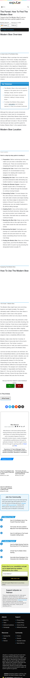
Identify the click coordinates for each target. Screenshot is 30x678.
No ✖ (19, 385)
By (1, 22)
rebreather (12, 104)
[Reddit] (16, 406)
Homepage (6, 627)
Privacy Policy (20, 620)
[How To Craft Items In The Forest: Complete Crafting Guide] (7, 481)
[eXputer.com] (15, 2)
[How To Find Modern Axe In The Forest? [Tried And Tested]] (7, 465)
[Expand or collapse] (27, 30)
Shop (4, 638)
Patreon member (22, 599)
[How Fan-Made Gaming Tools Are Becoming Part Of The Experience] (5, 546)
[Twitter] (9, 406)
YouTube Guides (21, 640)
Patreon (5, 640)
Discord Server (13, 505)
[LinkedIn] (13, 406)
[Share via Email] (19, 406)
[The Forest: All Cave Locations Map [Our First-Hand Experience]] (22, 465)
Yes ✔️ (10, 385)
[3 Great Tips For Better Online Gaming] (5, 552)
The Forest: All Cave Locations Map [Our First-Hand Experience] (22, 472)
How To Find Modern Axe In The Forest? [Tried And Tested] (7, 472)
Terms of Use (20, 625)
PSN (15, 445)
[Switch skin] (28, 7)
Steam (25, 443)
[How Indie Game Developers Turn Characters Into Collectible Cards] (5, 559)
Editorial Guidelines (8, 625)
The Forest (6, 398)
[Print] (22, 406)
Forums (19, 636)
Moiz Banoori (4, 22)
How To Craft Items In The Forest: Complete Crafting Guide (6, 488)
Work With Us (20, 643)
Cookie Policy (20, 622)
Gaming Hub (6, 636)
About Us (5, 620)
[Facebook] (6, 406)
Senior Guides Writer (9, 426)
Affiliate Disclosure (22, 627)
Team (4, 622)
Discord (19, 638)
